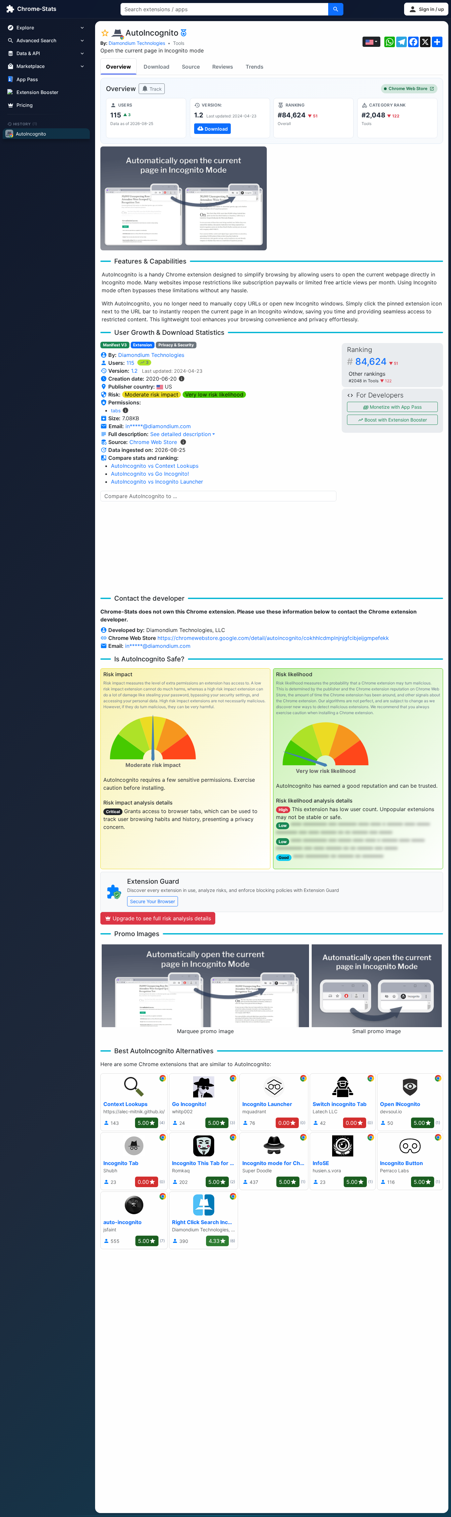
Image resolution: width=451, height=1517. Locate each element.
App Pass (27, 79)
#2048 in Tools (364, 380)
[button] (426, 9)
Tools (178, 43)
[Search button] (335, 9)
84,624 (376, 361)
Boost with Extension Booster (395, 420)
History (25, 123)
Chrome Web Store (408, 88)
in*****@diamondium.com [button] (158, 426)
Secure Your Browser (152, 901)
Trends (254, 66)
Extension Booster (37, 92)
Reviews (222, 66)
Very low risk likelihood (214, 394)
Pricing (25, 105)
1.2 (134, 370)
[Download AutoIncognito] (230, 118)
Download (156, 66)
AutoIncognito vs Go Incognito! (150, 473)
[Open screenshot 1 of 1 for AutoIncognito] (183, 198)
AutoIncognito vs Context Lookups (154, 465)
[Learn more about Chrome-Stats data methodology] (183, 442)
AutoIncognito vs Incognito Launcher (157, 481)
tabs (116, 410)
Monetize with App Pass (395, 407)
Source (191, 66)
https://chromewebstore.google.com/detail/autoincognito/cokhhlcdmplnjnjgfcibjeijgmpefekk (273, 638)
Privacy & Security (176, 344)
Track (155, 89)
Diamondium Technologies (137, 43)
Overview (118, 66)
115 (131, 363)
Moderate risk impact (151, 394)
